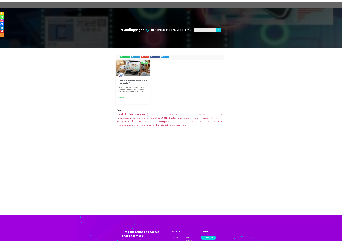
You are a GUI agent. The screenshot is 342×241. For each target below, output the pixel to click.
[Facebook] (2, 24)
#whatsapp (160, 125)
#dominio (121, 118)
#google (168, 118)
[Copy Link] (2, 13)
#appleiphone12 (167, 115)
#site (119, 125)
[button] (125, 57)
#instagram (123, 121)
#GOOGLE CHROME (179, 118)
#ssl (138, 125)
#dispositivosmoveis (217, 115)
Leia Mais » (121, 97)
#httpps (215, 118)
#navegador (165, 121)
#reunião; (212, 122)
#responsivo (197, 122)
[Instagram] (2, 20)
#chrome (194, 115)
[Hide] (0, 38)
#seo (219, 121)
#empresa (145, 118)
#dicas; (208, 115)
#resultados (205, 122)
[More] (2, 35)
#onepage (183, 122)
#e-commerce (130, 118)
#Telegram (150, 125)
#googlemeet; (189, 118)
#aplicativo (140, 114)
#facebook (152, 118)
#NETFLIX (176, 122)
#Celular (188, 115)
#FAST (159, 118)
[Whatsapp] (2, 17)
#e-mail (138, 118)
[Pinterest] (2, 31)
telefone (184, 125)
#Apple (151, 115)
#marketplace (150, 122)
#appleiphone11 (158, 115)
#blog (175, 115)
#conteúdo (201, 115)
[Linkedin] (2, 28)
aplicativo (179, 125)
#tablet (143, 125)
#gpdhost (196, 118)
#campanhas (181, 115)
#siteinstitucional (128, 125)
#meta (156, 122)
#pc (191, 121)
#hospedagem (206, 118)
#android (125, 114)
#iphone (138, 121)
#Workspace (171, 125)
